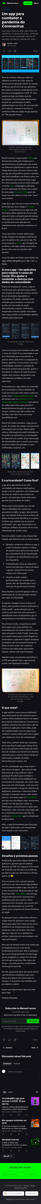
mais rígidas (20, 893)
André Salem (17, 816)
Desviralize (31, 797)
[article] (20, 1106)
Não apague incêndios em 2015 (14, 1121)
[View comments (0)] (9, 51)
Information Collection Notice (25, 1029)
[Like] (4, 51)
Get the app (31, 1193)
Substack (9, 1199)
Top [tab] (4, 1092)
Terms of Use (31, 1026)
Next (33, 1048)
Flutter (30, 158)
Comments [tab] (7, 1064)
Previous (9, 1048)
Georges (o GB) (20, 192)
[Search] (37, 1092)
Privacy (26, 1185)
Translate (7, 9)
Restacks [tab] (17, 1064)
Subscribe (27, 3)
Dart (12, 185)
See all (6, 1156)
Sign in (36, 3)
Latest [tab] (10, 1092)
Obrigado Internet (10, 1139)
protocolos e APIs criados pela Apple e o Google (17, 401)
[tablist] (12, 1063)
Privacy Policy (20, 1031)
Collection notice (20, 1188)
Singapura (17, 395)
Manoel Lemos (12, 43)
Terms (32, 1185)
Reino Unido (28, 395)
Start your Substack (14, 1193)
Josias (19, 243)
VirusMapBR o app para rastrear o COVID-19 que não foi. (13, 1101)
